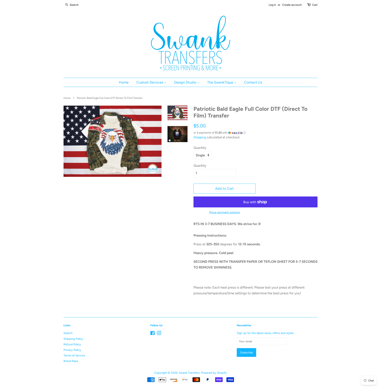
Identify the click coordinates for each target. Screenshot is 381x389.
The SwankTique (220, 82)
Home (124, 82)
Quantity (199, 148)
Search (68, 333)
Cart (315, 5)
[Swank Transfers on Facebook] (152, 334)
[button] (255, 133)
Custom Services (150, 82)
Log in (272, 5)
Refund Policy (72, 344)
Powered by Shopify (214, 373)
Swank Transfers (189, 373)
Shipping (199, 137)
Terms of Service (74, 355)
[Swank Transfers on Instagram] (159, 334)
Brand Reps (71, 361)
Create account (292, 5)
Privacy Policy (72, 350)
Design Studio (185, 82)
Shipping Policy (73, 339)
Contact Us (253, 82)
